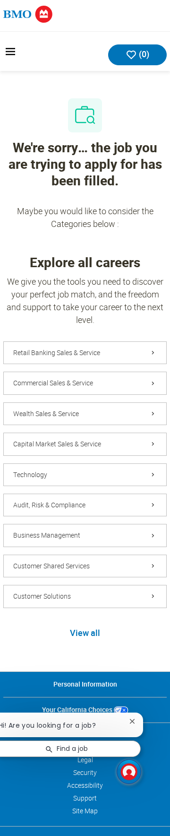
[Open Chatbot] (129, 771)
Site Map (85, 811)
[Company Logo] (27, 13)
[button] (85, 633)
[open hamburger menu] (10, 51)
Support (85, 798)
